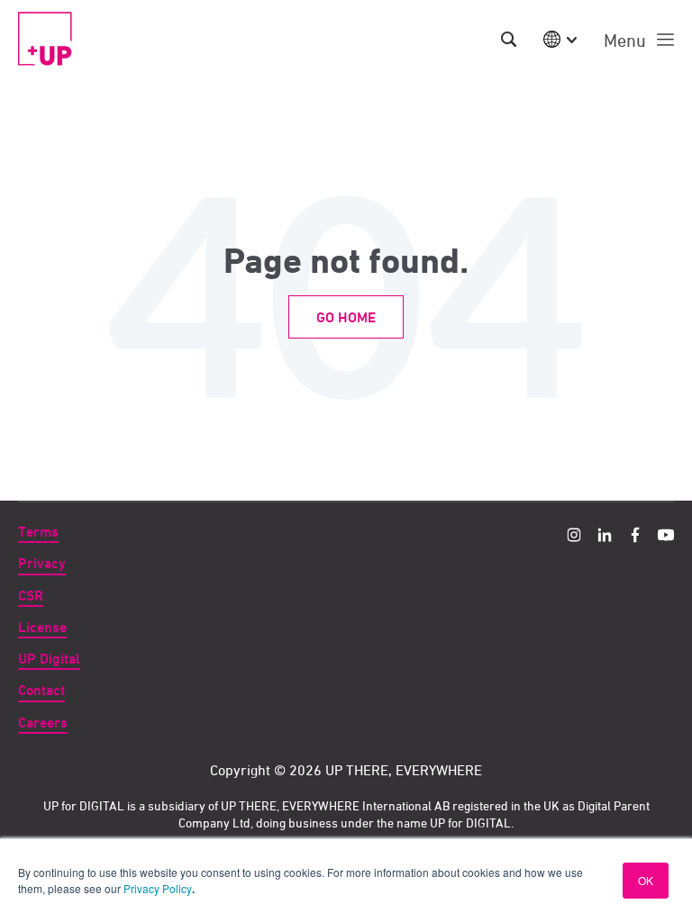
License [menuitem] (42, 627)
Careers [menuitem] (43, 722)
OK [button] (645, 880)
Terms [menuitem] (38, 531)
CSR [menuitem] (30, 595)
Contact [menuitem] (41, 690)
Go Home (346, 317)
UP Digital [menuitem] (49, 658)
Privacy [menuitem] (42, 563)
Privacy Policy (157, 888)
